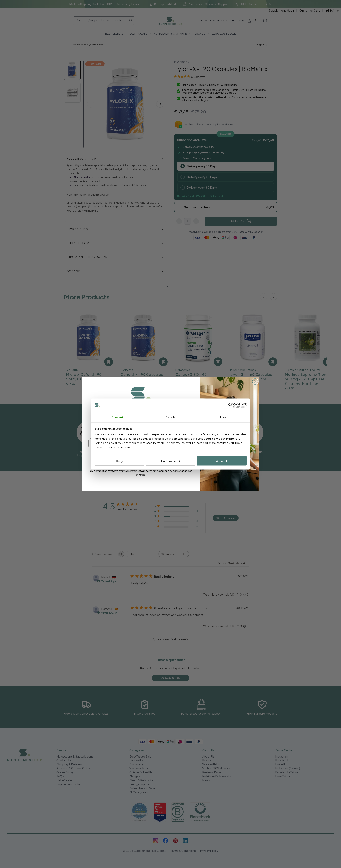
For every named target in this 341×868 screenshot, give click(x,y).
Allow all (221, 460)
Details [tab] (170, 417)
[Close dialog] (255, 381)
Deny (119, 460)
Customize (168, 460)
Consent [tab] (117, 417)
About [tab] (224, 417)
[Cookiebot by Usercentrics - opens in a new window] (231, 405)
